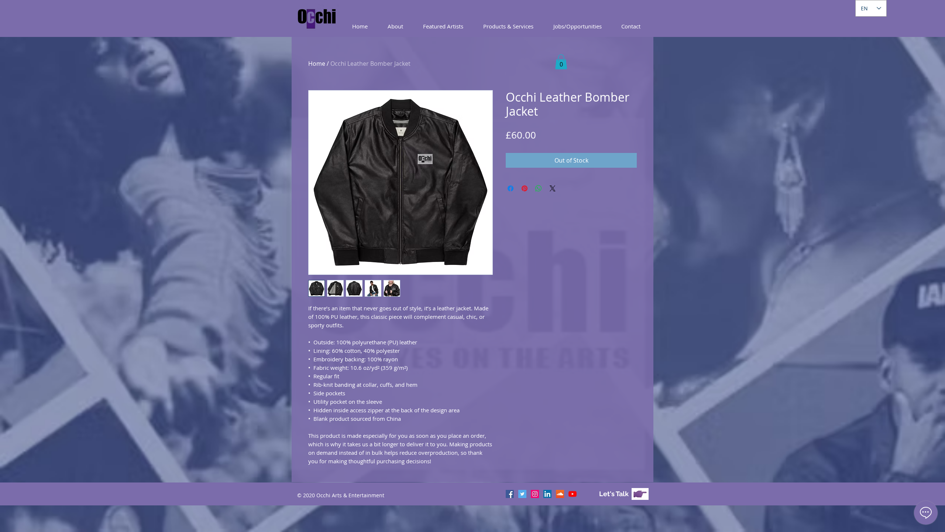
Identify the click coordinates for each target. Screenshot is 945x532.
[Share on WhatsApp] (538, 188)
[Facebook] (510, 494)
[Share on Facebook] (510, 188)
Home (316, 63)
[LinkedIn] (547, 494)
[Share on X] (552, 188)
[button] (508, 26)
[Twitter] (522, 494)
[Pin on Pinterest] (524, 188)
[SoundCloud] (560, 494)
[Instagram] (535, 494)
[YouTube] (572, 494)
